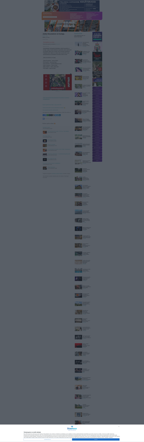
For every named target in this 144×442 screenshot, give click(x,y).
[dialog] (72, 433)
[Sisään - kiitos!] (119, 427)
